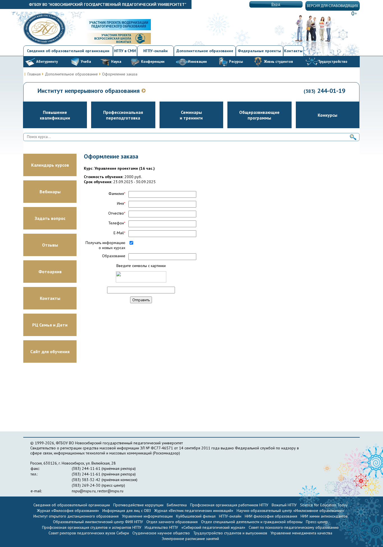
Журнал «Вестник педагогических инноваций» (193, 510)
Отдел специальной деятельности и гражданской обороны (252, 521)
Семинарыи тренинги (191, 115)
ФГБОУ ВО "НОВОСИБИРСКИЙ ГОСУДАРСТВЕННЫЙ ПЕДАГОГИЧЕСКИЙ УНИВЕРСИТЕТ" (107, 4)
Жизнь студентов (278, 61)
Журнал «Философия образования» (68, 510)
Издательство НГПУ (161, 527)
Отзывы (50, 245)
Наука (116, 61)
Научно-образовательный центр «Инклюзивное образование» (290, 510)
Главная (34, 74)
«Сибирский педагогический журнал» (213, 527)
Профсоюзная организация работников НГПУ (229, 504)
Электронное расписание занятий (190, 538)
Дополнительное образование (204, 50)
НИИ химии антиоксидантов (324, 516)
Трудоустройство (332, 61)
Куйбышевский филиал (196, 516)
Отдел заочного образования (172, 521)
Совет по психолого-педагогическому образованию (294, 527)
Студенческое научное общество (161, 532)
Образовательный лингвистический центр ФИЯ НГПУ (98, 521)
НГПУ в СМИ (125, 50)
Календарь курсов (50, 165)
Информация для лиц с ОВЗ (126, 510)
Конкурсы (327, 115)
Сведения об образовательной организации (68, 50)
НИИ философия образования (271, 516)
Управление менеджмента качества (301, 532)
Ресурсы (236, 61)
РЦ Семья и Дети (50, 325)
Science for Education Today (323, 504)
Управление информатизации (147, 516)
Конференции (152, 61)
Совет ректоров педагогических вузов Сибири (89, 532)
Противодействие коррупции (138, 504)
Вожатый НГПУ (284, 504)
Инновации (197, 61)
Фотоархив (50, 271)
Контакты (293, 50)
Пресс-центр (317, 521)
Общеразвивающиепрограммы (259, 115)
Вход (275, 4)
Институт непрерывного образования (89, 91)
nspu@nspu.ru (84, 490)
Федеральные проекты (259, 50)
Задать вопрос (50, 218)
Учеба (86, 61)
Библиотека (177, 504)
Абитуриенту (47, 61)
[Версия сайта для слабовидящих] (332, 9)
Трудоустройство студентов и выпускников (230, 532)
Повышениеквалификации (55, 115)
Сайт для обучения (50, 351)
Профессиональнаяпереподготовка (123, 115)
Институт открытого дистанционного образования (76, 516)
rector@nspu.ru (110, 490)
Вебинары (50, 191)
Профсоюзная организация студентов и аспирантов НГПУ (91, 527)
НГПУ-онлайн (155, 50)
